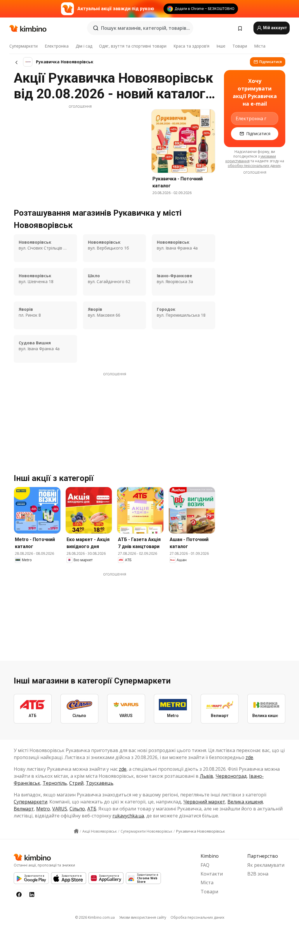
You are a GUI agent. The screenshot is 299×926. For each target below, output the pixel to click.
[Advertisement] (80, 150)
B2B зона (257, 874)
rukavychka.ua (128, 815)
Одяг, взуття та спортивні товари (132, 46)
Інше (220, 46)
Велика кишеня (245, 801)
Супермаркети (23, 46)
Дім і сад (84, 46)
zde (249, 757)
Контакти (212, 874)
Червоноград (231, 776)
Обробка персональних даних (197, 917)
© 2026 (95, 917)
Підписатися (270, 61)
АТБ (91, 808)
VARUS (59, 808)
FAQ (205, 865)
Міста (259, 46)
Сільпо (77, 808)
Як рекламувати (265, 865)
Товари (239, 46)
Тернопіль (55, 783)
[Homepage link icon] (76, 831)
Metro (43, 808)
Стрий (76, 783)
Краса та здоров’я (191, 46)
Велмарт (24, 808)
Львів (206, 776)
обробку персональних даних (254, 165)
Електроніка (57, 46)
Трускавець (99, 783)
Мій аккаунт (274, 27)
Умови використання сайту (142, 917)
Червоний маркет (204, 801)
